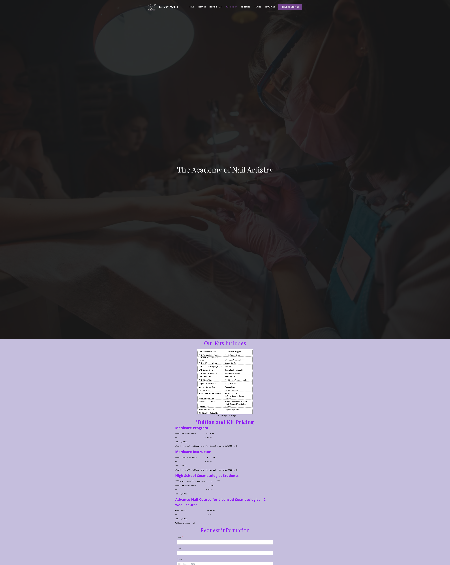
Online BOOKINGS (290, 7)
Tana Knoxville (168, 7)
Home (191, 7)
